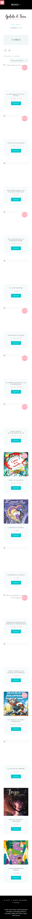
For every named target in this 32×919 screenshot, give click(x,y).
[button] (2, 2)
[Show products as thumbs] (5, 50)
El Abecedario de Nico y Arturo (16, 94)
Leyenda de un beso (16, 527)
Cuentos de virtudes (16, 335)
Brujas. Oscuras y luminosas (16, 820)
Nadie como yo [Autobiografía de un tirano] (16, 433)
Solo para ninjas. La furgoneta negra (16, 239)
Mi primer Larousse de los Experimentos (16, 383)
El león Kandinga (16, 288)
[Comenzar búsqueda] (10, 28)
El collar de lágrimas (16, 768)
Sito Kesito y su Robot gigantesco (16, 720)
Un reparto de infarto (16, 575)
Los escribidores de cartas (16, 869)
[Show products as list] (9, 50)
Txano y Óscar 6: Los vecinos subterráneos (16, 671)
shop (20, 28)
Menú (15, 4)
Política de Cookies (17, 913)
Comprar (16, 103)
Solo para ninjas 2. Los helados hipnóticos (16, 191)
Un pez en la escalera (16, 143)
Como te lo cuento (16, 480)
